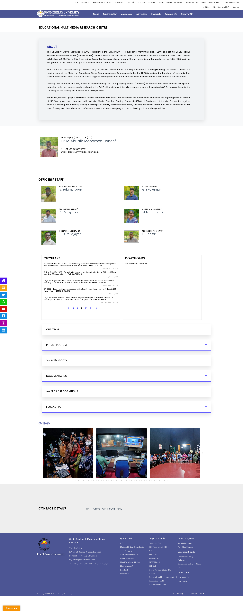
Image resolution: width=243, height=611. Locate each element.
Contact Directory (231, 2)
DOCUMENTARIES (56, 376)
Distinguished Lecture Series (170, 2)
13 (90, 308)
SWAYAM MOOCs (56, 360)
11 (81, 308)
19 (96, 308)
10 (77, 308)
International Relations (210, 2)
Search (236, 7)
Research (156, 14)
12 (86, 308)
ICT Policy (178, 593)
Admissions (141, 14)
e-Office (206, 7)
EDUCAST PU (53, 407)
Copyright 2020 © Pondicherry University (54, 594)
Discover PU (187, 14)
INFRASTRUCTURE (56, 345)
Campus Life (171, 14)
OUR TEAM (52, 329)
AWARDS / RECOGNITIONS (62, 391)
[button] (78, 480)
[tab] (126, 329)
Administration (110, 14)
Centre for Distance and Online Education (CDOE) (113, 2)
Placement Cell (191, 2)
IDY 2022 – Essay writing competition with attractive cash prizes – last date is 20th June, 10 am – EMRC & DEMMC (80, 290)
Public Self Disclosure (146, 2)
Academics (126, 14)
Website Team (197, 593)
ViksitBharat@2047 (221, 7)
